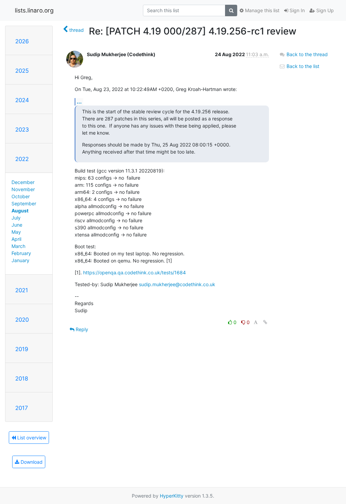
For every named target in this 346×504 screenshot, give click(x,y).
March (18, 246)
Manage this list (261, 10)
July (16, 218)
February (21, 253)
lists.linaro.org (34, 10)
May (16, 232)
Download (31, 462)
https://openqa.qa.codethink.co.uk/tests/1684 (134, 272)
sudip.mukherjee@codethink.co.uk (177, 284)
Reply (81, 329)
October (20, 196)
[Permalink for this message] (265, 322)
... (79, 101)
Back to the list (302, 66)
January (20, 260)
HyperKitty (171, 496)
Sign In (296, 10)
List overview (31, 437)
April (16, 239)
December (22, 182)
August (19, 210)
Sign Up (324, 10)
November (23, 189)
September (23, 203)
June (16, 225)
